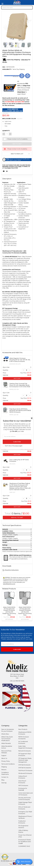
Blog (2, 780)
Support (3, 755)
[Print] (6, 171)
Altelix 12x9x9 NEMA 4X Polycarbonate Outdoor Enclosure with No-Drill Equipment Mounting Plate (24, 611)
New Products (22, 729)
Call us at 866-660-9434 (17, 681)
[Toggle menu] (2, 3)
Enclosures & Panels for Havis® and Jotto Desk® (24, 841)
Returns (3, 769)
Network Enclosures (24, 751)
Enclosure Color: (12, 118)
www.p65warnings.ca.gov (9, 584)
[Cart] (31, 17)
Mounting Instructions (11, 570)
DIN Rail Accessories (24, 767)
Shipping (4, 767)
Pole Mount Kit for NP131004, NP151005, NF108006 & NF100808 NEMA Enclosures (20, 410)
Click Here (17, 166)
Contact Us (4, 777)
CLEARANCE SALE (24, 846)
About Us (4, 758)
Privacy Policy (5, 761)
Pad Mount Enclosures (25, 770)
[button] (17, 154)
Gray (6, 126)
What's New (5, 734)
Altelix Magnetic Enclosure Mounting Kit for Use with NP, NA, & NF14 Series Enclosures (19, 359)
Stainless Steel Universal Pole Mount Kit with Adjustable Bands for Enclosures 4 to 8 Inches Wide (19, 385)
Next (31, 606)
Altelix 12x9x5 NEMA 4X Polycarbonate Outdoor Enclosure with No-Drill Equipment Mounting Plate (9, 611)
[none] (17, 26)
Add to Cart (17, 378)
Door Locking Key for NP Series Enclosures (19, 460)
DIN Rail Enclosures (24, 765)
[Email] (3, 171)
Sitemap (4, 783)
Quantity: (6, 130)
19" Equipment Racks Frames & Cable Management (24, 760)
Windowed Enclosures (25, 773)
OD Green (8, 123)
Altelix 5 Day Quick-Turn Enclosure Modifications (7, 738)
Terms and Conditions (8, 764)
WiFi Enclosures (23, 785)
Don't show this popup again (13, 446)
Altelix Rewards (6, 743)
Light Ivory (8, 121)
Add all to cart (17, 517)
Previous (3, 606)
